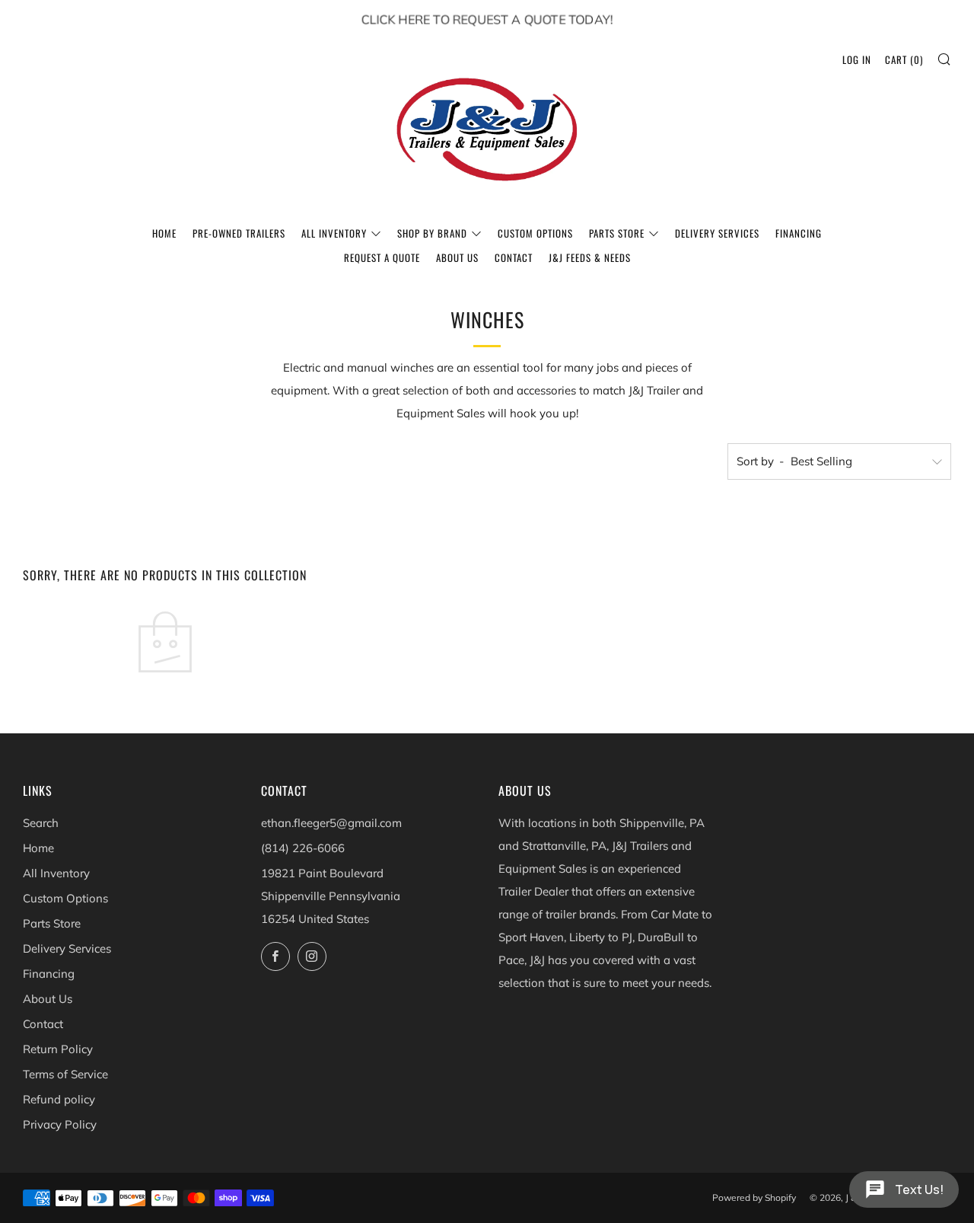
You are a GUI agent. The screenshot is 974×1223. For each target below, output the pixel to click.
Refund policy (59, 1099)
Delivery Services (717, 233)
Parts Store (617, 233)
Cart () (904, 59)
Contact (514, 257)
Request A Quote (382, 257)
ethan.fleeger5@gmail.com (331, 823)
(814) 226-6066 (303, 848)
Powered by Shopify (754, 1197)
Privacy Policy (60, 1124)
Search (41, 823)
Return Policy (58, 1049)
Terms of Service (65, 1074)
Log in (856, 59)
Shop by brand (432, 233)
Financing (798, 233)
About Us (457, 257)
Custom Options (535, 233)
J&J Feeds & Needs (590, 257)
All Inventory (334, 233)
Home (164, 233)
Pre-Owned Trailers (239, 233)
